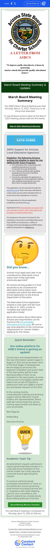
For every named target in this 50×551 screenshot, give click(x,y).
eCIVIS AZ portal (13, 190)
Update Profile (14, 532)
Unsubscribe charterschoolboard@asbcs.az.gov (25, 529)
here (27, 202)
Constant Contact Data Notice (30, 532)
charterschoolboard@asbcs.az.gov (28, 535)
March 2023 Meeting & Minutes (25, 126)
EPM (31, 384)
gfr (26, 227)
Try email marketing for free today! (25, 547)
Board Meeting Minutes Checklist (25, 505)
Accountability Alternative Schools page (20, 323)
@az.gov (30, 227)
